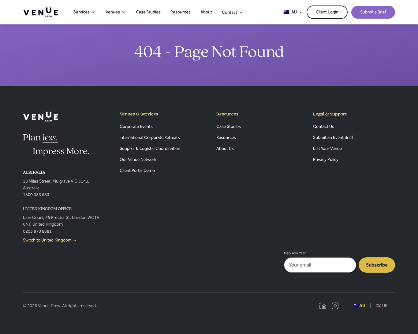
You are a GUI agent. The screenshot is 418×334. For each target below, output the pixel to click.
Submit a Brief (373, 12)
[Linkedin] (323, 306)
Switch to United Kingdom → (50, 240)
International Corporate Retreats (150, 137)
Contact (229, 12)
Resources (180, 12)
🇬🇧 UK (382, 305)
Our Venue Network (138, 159)
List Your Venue (327, 148)
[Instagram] (335, 306)
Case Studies (148, 12)
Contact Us (323, 126)
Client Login (327, 12)
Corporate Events (136, 126)
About (206, 12)
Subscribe (377, 265)
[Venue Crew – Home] (40, 12)
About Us (225, 148)
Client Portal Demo (137, 170)
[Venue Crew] (40, 117)
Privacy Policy (325, 159)
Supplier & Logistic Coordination (150, 148)
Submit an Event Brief (333, 137)
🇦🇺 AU (359, 305)
